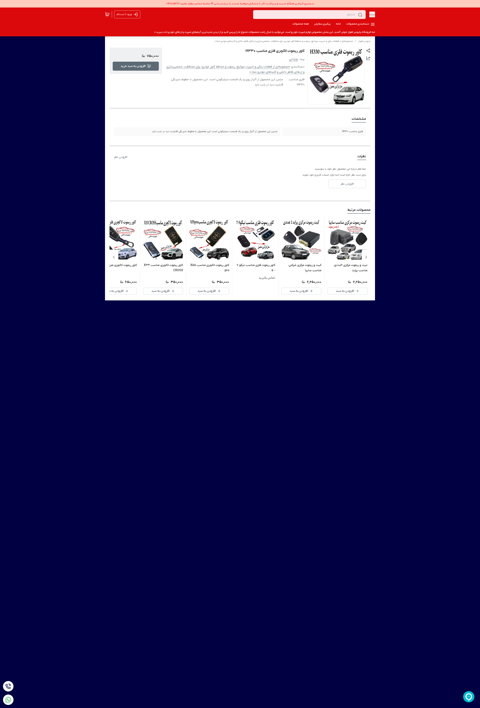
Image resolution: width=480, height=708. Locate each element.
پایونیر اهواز (364, 41)
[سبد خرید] (107, 14)
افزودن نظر (120, 157)
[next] (113, 257)
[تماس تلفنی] (8, 686)
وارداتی (293, 59)
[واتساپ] (8, 700)
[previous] (366, 257)
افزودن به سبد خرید (133, 66)
